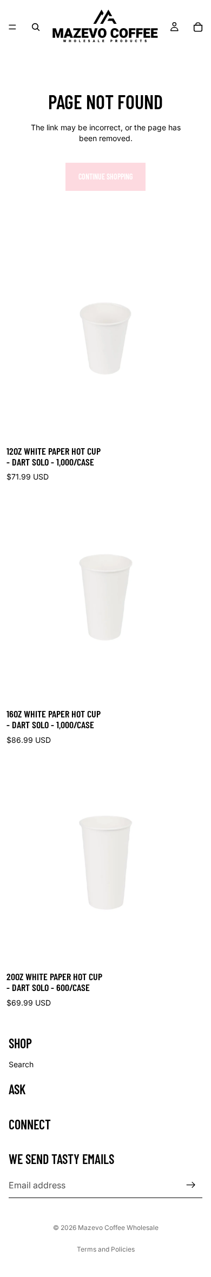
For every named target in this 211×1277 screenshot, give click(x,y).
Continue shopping (105, 176)
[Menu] (12, 27)
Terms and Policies (106, 1249)
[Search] (36, 27)
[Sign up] (191, 1185)
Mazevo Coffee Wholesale (118, 1227)
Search (21, 1064)
